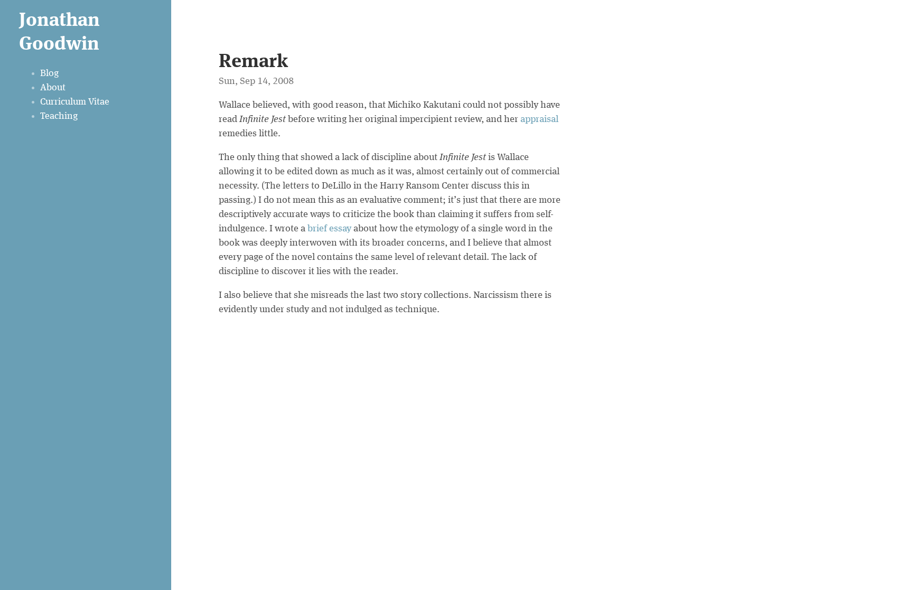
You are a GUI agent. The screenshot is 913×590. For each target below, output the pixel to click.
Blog (49, 73)
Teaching (59, 116)
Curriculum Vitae (74, 102)
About (53, 87)
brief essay (329, 228)
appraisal (539, 119)
